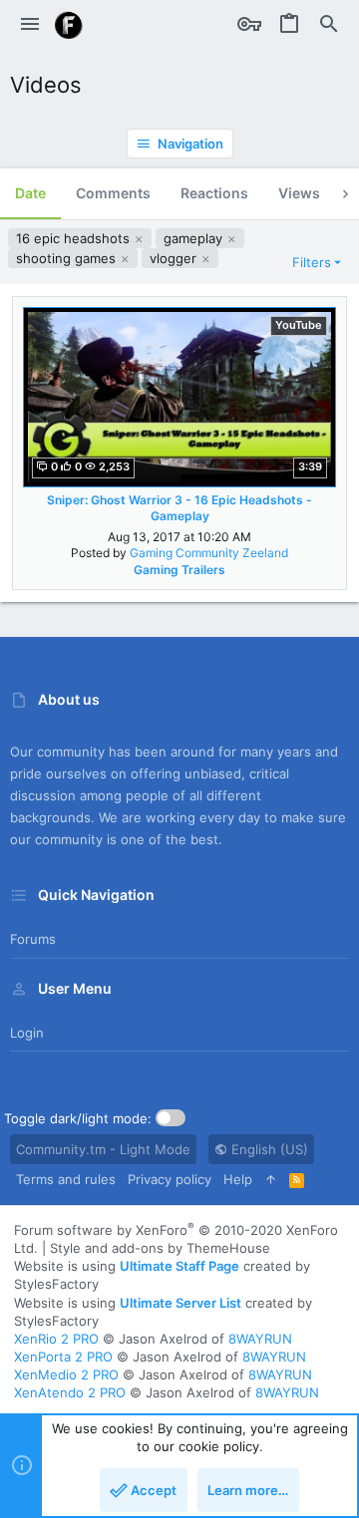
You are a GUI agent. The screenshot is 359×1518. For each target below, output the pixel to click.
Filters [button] (311, 262)
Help (237, 1179)
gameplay (195, 238)
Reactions (214, 192)
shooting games (68, 258)
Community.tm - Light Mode (103, 1149)
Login (27, 1033)
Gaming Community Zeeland (209, 552)
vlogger (175, 258)
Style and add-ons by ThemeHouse (160, 1248)
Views (299, 192)
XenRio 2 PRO (56, 1339)
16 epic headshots (75, 238)
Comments (113, 192)
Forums (33, 939)
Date (30, 192)
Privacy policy (169, 1179)
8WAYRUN (260, 1339)
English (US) (267, 1149)
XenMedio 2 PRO (66, 1374)
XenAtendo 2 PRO (70, 1392)
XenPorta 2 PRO (63, 1357)
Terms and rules (66, 1179)
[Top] (270, 1179)
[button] (30, 25)
